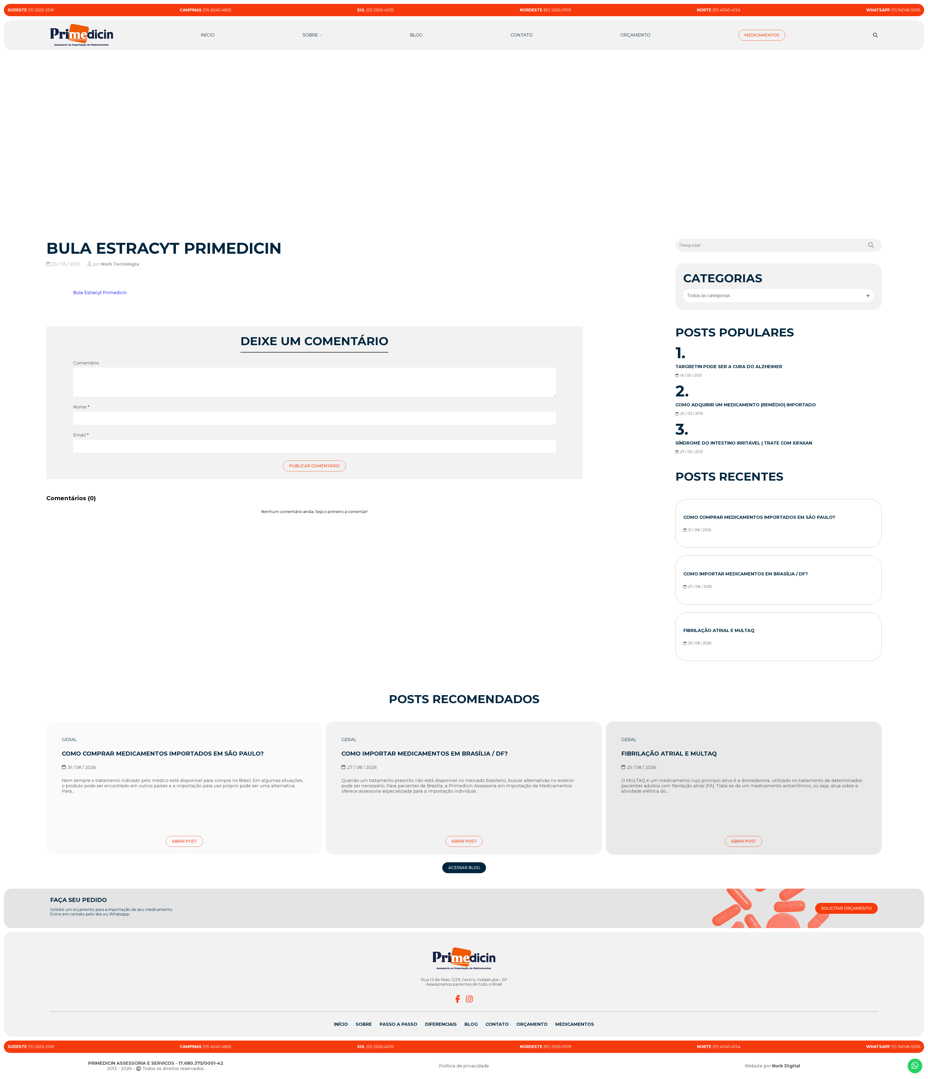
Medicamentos (761, 35)
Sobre (364, 1024)
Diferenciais (441, 1024)
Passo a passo (398, 1024)
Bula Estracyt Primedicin (100, 292)
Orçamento (635, 35)
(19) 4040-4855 (205, 10)
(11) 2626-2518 (31, 10)
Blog (416, 35)
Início (208, 35)
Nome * (81, 407)
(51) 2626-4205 (375, 10)
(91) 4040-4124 (718, 10)
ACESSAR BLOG (464, 867)
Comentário (86, 363)
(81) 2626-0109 (545, 10)
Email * (81, 435)
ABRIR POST (184, 841)
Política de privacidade (464, 1066)
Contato (522, 35)
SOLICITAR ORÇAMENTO (846, 908)
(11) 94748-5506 (893, 10)
